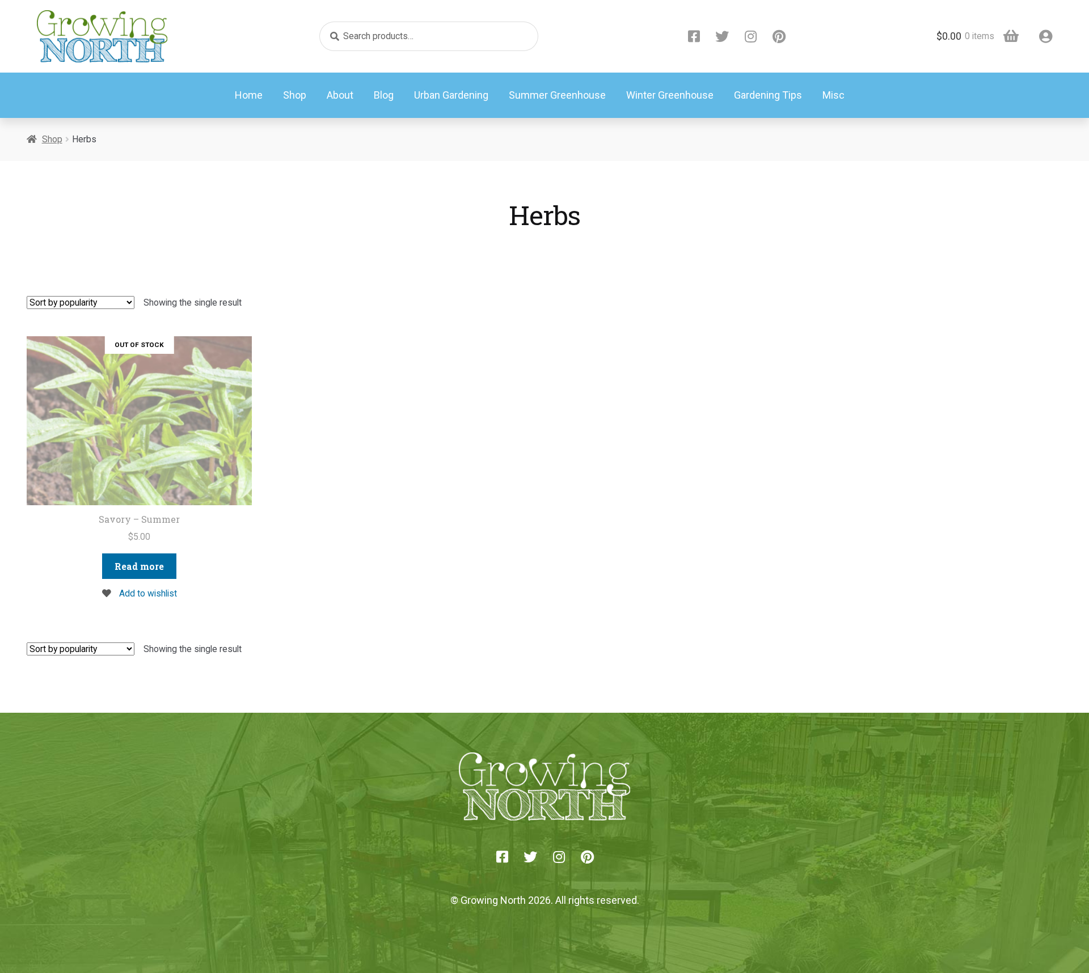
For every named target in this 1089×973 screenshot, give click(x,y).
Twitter (722, 36)
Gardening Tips (768, 95)
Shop (294, 95)
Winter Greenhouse (670, 95)
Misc (833, 95)
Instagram (750, 36)
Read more (139, 566)
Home (249, 95)
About (340, 95)
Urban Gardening (451, 95)
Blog (384, 95)
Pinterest (779, 36)
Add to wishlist (147, 593)
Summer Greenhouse (557, 95)
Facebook (693, 36)
